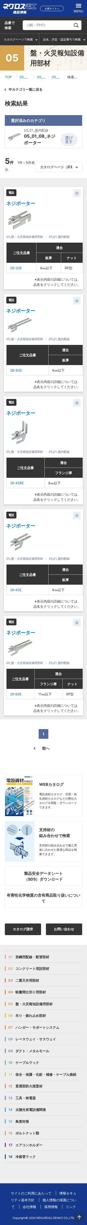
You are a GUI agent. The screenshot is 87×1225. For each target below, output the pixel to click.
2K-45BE (17, 483)
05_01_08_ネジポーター (57, 77)
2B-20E (16, 268)
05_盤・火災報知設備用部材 (25, 77)
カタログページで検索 (18, 39)
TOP (8, 77)
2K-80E (16, 694)
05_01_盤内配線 (41, 77)
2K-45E (16, 590)
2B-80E (16, 370)
